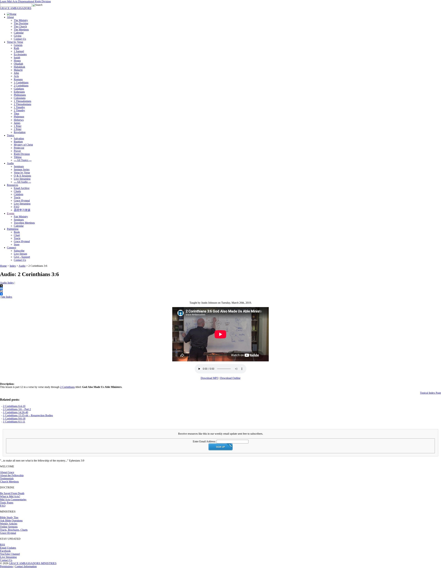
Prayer (17, 150)
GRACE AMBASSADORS (15, 8)
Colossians (19, 98)
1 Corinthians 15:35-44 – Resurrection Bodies (28, 415)
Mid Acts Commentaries (13, 499)
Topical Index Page (430, 392)
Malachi (18, 69)
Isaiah (17, 57)
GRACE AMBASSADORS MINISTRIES (33, 563)
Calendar (19, 32)
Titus (16, 113)
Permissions (6, 566)
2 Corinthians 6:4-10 (14, 406)
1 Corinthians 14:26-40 (15, 412)
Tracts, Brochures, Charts (14, 529)
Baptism (18, 141)
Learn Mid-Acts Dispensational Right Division (25, 1)
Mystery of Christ (23, 144)
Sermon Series (21, 169)
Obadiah (18, 63)
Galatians (19, 88)
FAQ (16, 206)
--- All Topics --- (23, 160)
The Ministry (21, 20)
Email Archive (21, 188)
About (10, 17)
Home (3, 265)
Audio (10, 163)
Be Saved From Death (12, 493)
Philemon (19, 116)
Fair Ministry (21, 216)
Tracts (17, 197)
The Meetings (21, 29)
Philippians (20, 94)
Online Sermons (9, 526)
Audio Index (7, 282)
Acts (16, 76)
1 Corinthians (21, 82)
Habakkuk (19, 66)
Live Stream (20, 253)
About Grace (7, 472)
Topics (10, 135)
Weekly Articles (8, 523)
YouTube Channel (10, 553)
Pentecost (19, 147)
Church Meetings (9, 481)
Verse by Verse (15, 41)
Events (10, 213)
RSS (2, 544)
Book (17, 232)
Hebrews (19, 119)
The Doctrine (21, 23)
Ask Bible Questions (11, 520)
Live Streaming (22, 178)
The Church (20, 26)
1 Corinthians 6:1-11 (14, 421)
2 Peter (17, 129)
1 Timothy (19, 107)
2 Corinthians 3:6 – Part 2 (17, 409)
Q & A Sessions (22, 175)
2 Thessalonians (22, 104)
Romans (18, 79)
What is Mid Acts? (10, 496)
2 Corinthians (21, 85)
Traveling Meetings (24, 222)
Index (13, 265)
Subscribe (19, 250)
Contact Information (26, 566)
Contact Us (20, 38)
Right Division (22, 154)
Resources (12, 185)
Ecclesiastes (20, 54)
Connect (11, 247)
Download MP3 (209, 378)
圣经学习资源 (22, 210)
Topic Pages (6, 502)
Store (16, 244)
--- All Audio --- (22, 181)
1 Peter (17, 126)
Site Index (6, 296)
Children (18, 194)
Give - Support (22, 256)
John (16, 73)
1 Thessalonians (22, 101)
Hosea (17, 60)
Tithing (18, 157)
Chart (17, 235)
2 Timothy (19, 110)
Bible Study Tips (9, 517)
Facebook (5, 550)
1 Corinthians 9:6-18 (14, 418)
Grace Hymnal (22, 200)
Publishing (12, 228)
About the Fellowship (12, 475)
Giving (17, 35)
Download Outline (230, 378)
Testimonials (7, 478)
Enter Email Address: (204, 441)
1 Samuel (19, 51)
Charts (17, 191)
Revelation (19, 132)
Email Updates (8, 547)
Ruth (16, 48)
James (17, 122)
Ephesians (19, 91)
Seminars (19, 166)
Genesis (18, 45)
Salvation (19, 138)
